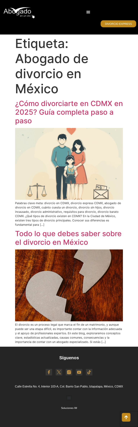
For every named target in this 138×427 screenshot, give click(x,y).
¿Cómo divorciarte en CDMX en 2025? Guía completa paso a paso (69, 112)
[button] (88, 12)
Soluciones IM (69, 408)
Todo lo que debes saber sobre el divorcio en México (68, 238)
